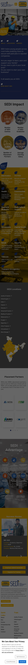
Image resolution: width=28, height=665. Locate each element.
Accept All (22, 661)
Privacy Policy (19, 650)
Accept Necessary (10, 661)
